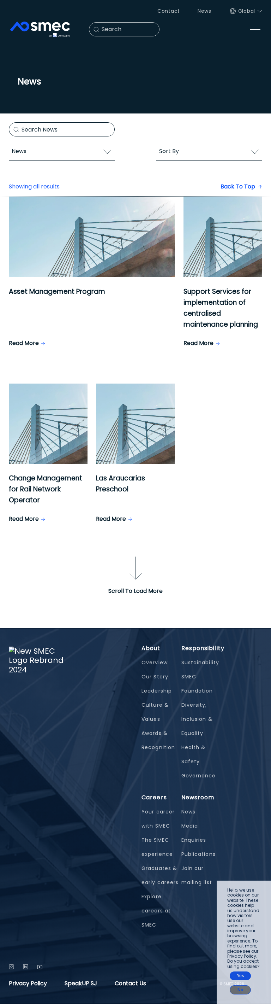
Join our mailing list (196, 875)
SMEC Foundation (197, 683)
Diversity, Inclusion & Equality (196, 719)
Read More (24, 343)
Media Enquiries (193, 833)
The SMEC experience (157, 847)
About (151, 648)
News (204, 10)
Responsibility (202, 648)
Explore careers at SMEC (156, 910)
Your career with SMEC (158, 818)
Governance (198, 775)
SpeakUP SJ (81, 983)
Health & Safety (193, 754)
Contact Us (130, 983)
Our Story (154, 676)
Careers (154, 797)
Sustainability (200, 662)
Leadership (156, 690)
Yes (240, 975)
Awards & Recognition (158, 740)
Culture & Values (155, 712)
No (240, 989)
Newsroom (198, 797)
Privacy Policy (28, 983)
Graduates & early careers (160, 875)
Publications (198, 854)
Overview (154, 662)
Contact (168, 10)
